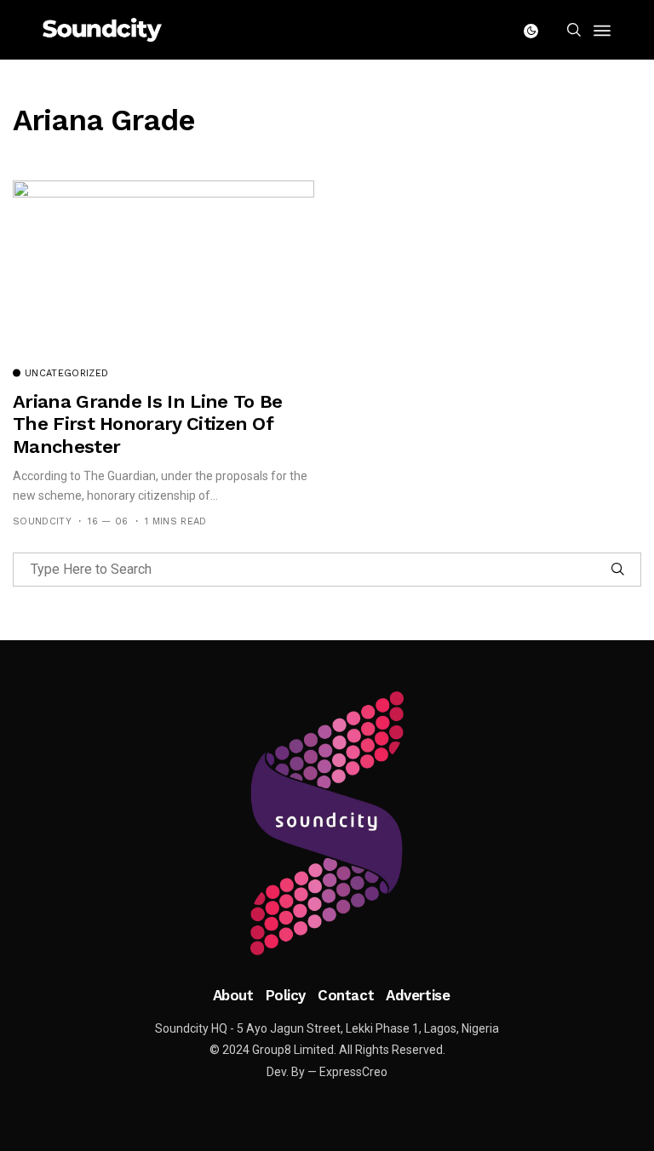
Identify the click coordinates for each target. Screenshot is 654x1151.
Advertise (418, 995)
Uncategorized (66, 373)
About (233, 995)
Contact (346, 995)
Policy (286, 995)
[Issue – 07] (327, 823)
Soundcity (42, 521)
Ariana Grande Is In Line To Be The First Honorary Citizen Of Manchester (147, 424)
